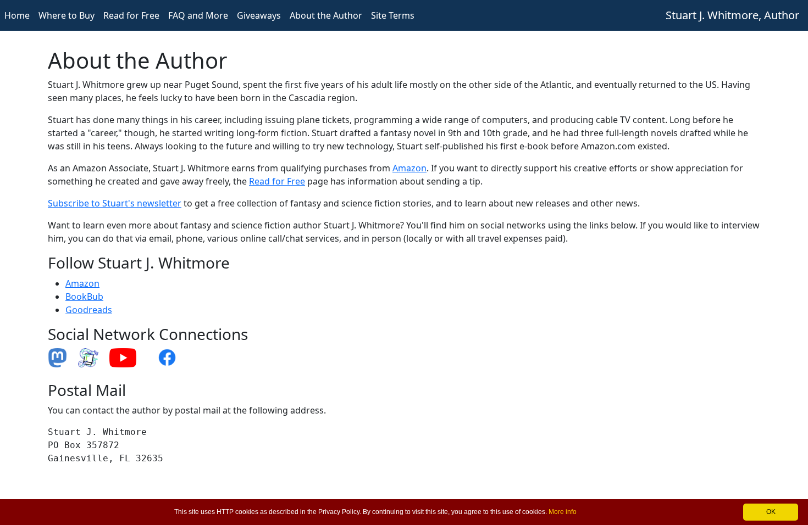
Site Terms (392, 15)
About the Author (326, 15)
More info (563, 512)
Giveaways (259, 15)
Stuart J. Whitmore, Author (732, 15)
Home (17, 15)
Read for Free (131, 15)
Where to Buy (66, 15)
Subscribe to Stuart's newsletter (114, 203)
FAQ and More (198, 15)
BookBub (84, 297)
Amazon (409, 168)
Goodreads (88, 310)
